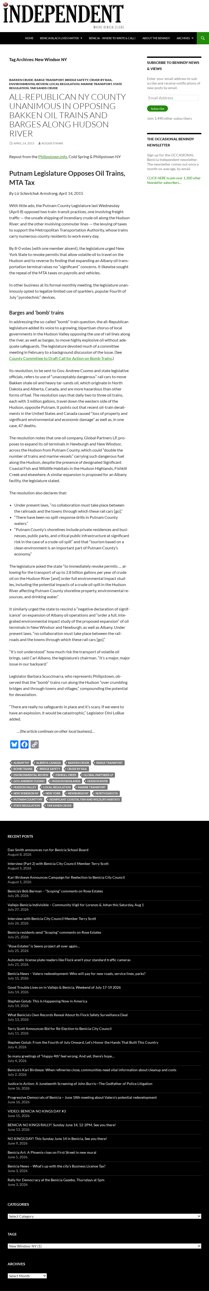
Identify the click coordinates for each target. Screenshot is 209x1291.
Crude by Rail (77, 768)
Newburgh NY (78, 793)
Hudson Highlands (66, 781)
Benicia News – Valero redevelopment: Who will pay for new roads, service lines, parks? (77, 973)
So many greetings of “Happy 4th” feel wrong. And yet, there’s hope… (61, 1056)
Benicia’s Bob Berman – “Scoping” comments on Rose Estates (55, 891)
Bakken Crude (21, 80)
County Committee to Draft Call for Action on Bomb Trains (60, 358)
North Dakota (107, 793)
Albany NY (21, 762)
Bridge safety (76, 80)
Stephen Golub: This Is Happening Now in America (47, 1001)
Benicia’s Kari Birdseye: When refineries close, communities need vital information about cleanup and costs (92, 1070)
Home (29, 38)
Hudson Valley (25, 787)
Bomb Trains (23, 768)
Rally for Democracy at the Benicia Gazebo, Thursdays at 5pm (56, 1180)
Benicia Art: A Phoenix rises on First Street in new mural (52, 1152)
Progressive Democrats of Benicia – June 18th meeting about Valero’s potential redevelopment (82, 1097)
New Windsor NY (26, 793)
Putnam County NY (28, 799)
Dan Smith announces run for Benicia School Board (48, 850)
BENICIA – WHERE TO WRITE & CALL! (112, 38)
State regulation (27, 805)
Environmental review (28, 84)
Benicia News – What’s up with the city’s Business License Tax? (57, 1166)
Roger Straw (52, 143)
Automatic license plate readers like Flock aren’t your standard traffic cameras (69, 960)
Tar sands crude (44, 88)
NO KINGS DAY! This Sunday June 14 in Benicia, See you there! (57, 1138)
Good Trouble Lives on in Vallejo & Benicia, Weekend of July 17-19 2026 (64, 987)
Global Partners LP (98, 775)
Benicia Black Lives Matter (59, 38)
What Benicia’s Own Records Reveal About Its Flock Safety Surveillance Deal (68, 1015)
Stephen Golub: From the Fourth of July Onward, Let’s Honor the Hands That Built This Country (83, 1042)
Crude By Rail (100, 80)
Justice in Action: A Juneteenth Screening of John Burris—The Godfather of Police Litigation (80, 1083)
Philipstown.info (52, 156)
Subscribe (157, 109)
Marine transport (96, 84)
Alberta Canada (48, 762)
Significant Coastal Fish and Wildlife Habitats (84, 799)
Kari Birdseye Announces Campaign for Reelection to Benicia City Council (66, 877)
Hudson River (97, 781)
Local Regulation (64, 84)
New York (53, 793)
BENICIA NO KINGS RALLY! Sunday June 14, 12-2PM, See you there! (62, 1125)
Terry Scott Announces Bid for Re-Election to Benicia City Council (60, 1028)
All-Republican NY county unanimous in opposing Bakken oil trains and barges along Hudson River (67, 115)
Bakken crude (78, 762)
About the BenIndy (156, 38)
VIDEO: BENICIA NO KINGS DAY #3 (37, 1111)
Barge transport (49, 80)
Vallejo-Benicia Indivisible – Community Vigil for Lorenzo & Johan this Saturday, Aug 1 (76, 905)
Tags (12, 1234)
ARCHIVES (183, 38)
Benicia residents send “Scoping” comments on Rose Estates (54, 932)
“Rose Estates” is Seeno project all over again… (44, 946)
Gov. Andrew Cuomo (29, 781)
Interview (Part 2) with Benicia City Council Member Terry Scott (58, 863)
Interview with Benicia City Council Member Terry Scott (52, 918)
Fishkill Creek (66, 775)
